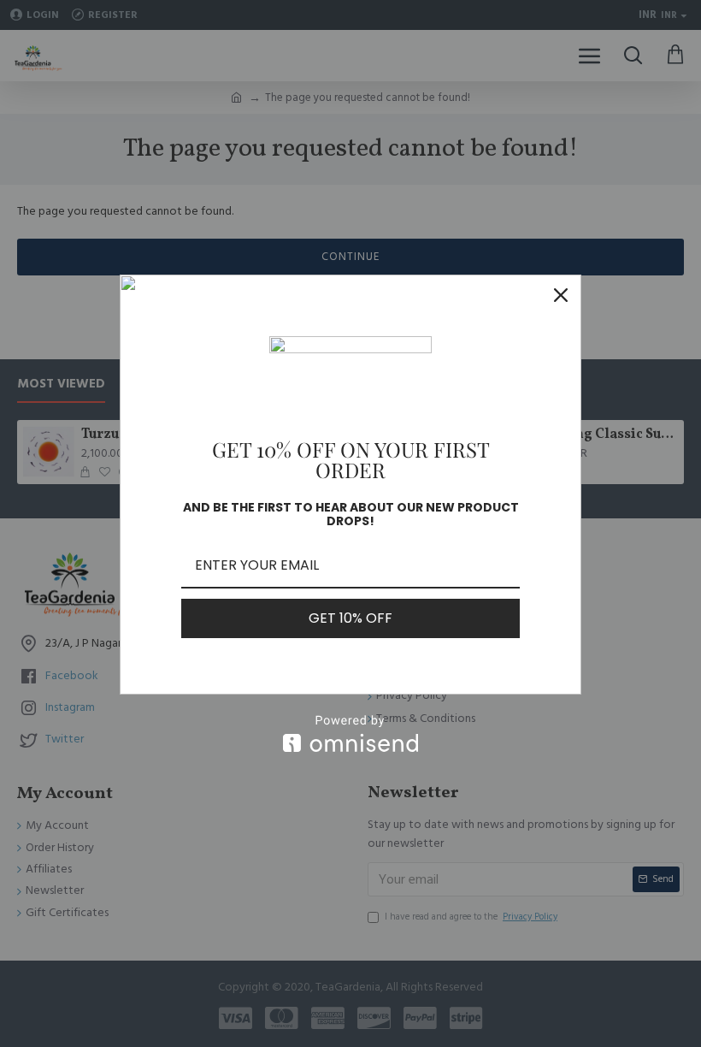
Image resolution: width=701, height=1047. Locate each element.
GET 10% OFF (350, 618)
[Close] (560, 295)
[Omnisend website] (350, 733)
